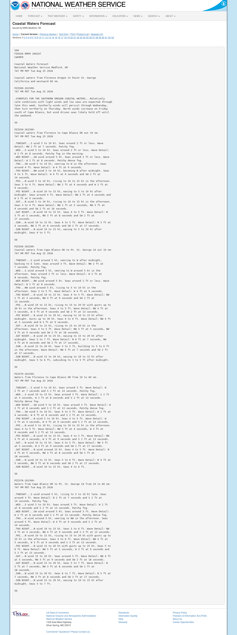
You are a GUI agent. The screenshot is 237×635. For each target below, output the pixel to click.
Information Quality (127, 615)
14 (52, 37)
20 (71, 37)
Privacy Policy (180, 612)
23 (81, 37)
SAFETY (77, 15)
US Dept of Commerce (57, 612)
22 (78, 37)
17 (62, 37)
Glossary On (97, 34)
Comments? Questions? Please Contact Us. (68, 631)
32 (109, 37)
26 (90, 37)
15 (56, 37)
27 (93, 37)
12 (46, 37)
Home (15, 34)
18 (65, 37)
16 (59, 37)
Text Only (63, 34)
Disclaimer (123, 612)
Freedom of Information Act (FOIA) (190, 615)
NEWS (137, 15)
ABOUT (170, 15)
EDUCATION (119, 15)
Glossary (122, 622)
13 (49, 37)
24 (84, 37)
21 (75, 37)
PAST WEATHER (57, 15)
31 (106, 37)
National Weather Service (59, 618)
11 (43, 37)
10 (40, 37)
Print (72, 34)
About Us (177, 618)
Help (120, 618)
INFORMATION (97, 15)
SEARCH (153, 15)
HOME (19, 15)
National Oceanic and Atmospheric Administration (71, 615)
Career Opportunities (183, 622)
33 (112, 37)
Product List (83, 34)
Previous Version (48, 34)
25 (87, 37)
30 (103, 37)
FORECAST (34, 15)
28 (97, 37)
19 (68, 37)
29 (100, 37)
